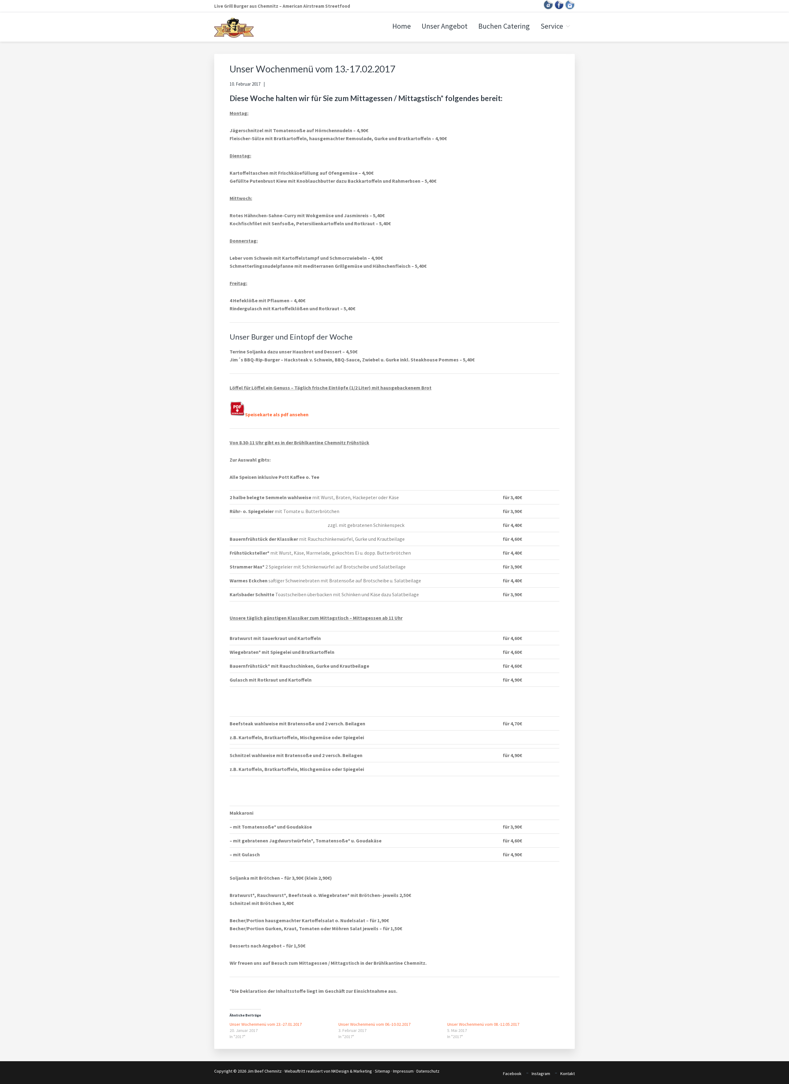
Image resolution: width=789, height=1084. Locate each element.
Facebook (512, 1073)
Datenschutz (427, 1071)
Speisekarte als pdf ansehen (277, 414)
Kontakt (567, 1073)
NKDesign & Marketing (351, 1071)
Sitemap (382, 1071)
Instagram (541, 1073)
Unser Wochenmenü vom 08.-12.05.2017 (483, 1024)
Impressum (403, 1071)
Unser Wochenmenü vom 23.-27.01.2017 (266, 1024)
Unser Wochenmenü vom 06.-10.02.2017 (374, 1024)
